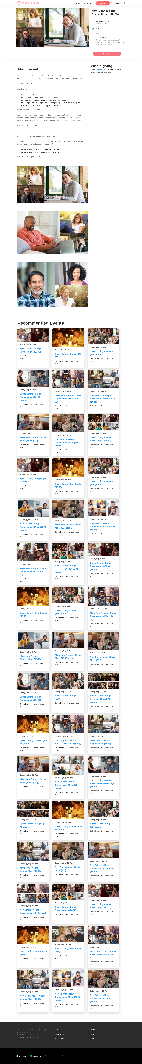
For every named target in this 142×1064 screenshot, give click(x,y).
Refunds (65, 1056)
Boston (78, 3)
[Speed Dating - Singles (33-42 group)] (33, 465)
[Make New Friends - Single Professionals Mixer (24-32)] (68, 379)
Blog (92, 1039)
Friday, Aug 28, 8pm (98, 433)
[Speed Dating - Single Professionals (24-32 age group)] (68, 551)
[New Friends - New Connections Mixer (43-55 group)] (103, 508)
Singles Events (59, 1030)
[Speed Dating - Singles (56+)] (68, 681)
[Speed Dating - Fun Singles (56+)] (68, 934)
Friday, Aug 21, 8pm (28, 344)
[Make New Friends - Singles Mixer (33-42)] (33, 640)
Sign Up (103, 3)
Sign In (117, 3)
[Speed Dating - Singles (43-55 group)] (33, 724)
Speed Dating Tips (60, 1034)
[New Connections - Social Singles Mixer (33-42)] (33, 979)
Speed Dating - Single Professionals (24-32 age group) (67, 568)
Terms (56, 1056)
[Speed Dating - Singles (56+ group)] (103, 336)
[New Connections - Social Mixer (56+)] (103, 641)
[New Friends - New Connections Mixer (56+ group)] (68, 423)
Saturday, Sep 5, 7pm (99, 609)
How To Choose (59, 1039)
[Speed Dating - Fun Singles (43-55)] (68, 467)
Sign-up (104, 70)
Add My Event (96, 1030)
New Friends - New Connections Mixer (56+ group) (66, 442)
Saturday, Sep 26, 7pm (99, 947)
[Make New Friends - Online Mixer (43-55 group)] (33, 422)
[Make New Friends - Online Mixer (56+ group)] (68, 509)
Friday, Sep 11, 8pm (28, 693)
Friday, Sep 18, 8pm (98, 776)
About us (94, 1034)
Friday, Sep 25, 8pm (63, 903)
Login (98, 70)
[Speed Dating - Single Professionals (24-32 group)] (33, 378)
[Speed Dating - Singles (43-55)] (68, 337)
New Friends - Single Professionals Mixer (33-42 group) (103, 398)
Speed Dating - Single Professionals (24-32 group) (30, 397)
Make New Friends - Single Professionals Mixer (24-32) (68, 398)
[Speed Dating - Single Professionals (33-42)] (33, 335)
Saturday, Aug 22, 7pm (64, 391)
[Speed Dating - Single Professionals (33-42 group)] (103, 549)
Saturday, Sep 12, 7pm (64, 736)
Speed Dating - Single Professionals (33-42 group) (100, 566)
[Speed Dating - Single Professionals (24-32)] (103, 422)
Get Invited (107, 54)
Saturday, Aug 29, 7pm (29, 520)
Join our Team (88, 3)
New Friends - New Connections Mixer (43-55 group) (102, 526)
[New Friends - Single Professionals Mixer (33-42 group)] (103, 379)
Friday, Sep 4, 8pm (62, 562)
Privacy (48, 1056)
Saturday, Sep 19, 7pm (29, 864)
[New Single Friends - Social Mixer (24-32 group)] (68, 724)
